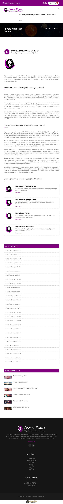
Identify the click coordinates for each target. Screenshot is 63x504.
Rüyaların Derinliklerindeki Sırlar (21, 394)
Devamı (17, 192)
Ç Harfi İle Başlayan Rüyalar (13, 263)
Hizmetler (36, 14)
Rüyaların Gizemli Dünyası (20, 382)
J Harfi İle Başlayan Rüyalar (13, 296)
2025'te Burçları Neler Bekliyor (21, 407)
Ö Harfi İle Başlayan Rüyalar (13, 320)
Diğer (20, 20)
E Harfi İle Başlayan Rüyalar (13, 271)
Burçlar (48, 14)
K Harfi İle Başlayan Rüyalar (13, 300)
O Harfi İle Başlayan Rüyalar (13, 316)
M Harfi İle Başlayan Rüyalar (13, 308)
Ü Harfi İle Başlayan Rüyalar (13, 349)
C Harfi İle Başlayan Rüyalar (13, 258)
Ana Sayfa (22, 14)
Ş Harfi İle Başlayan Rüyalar (13, 337)
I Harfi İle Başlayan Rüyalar (12, 287)
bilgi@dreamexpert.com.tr (12, 3)
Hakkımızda (29, 14)
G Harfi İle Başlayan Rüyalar (13, 279)
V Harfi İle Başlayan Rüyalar (13, 353)
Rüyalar (43, 14)
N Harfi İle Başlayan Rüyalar (13, 312)
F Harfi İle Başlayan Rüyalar (13, 275)
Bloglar (54, 14)
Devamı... (31, 441)
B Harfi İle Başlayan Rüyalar (13, 254)
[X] (43, 3)
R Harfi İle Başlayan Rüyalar (13, 329)
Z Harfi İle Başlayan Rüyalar (13, 362)
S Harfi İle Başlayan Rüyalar (13, 333)
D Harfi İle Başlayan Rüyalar (13, 267)
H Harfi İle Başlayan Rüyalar (13, 283)
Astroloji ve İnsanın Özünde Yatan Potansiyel (25, 388)
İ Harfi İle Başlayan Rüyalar (12, 291)
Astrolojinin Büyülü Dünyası (20, 401)
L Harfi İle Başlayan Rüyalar (13, 304)
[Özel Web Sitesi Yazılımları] (31, 501)
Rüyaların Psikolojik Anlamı (20, 376)
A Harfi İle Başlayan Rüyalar (13, 250)
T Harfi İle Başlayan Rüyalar (13, 341)
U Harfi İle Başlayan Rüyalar (13, 345)
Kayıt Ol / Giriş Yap (53, 3)
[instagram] (46, 3)
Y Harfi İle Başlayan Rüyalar (13, 358)
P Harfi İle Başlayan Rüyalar (13, 324)
